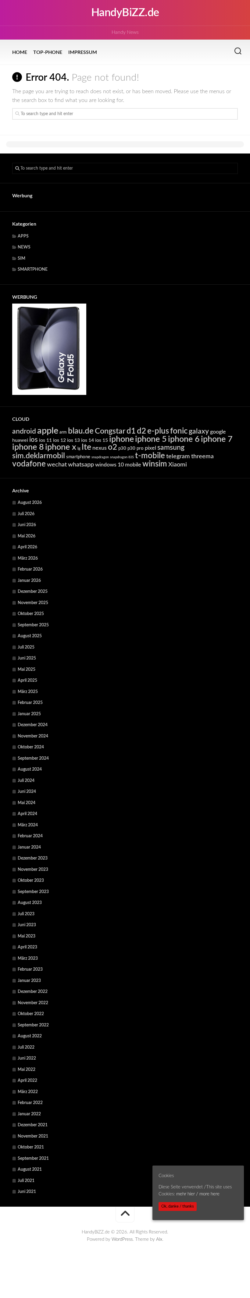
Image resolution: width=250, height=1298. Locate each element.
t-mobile (150, 456)
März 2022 (28, 1092)
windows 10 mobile (118, 465)
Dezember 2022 (33, 992)
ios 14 (87, 440)
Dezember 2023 (33, 858)
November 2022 (33, 1003)
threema (202, 456)
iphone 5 (151, 439)
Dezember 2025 (33, 591)
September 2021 (33, 1158)
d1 (131, 431)
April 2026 (27, 547)
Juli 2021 (26, 1181)
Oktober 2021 (31, 1147)
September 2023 (33, 892)
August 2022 (30, 1036)
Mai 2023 (26, 936)
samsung (170, 447)
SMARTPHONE (33, 269)
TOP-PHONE (47, 52)
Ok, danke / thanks (177, 1206)
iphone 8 (28, 447)
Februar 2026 (30, 569)
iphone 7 (217, 439)
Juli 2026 (26, 514)
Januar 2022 (29, 1114)
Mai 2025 (26, 669)
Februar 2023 (30, 969)
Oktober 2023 (31, 880)
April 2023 (27, 947)
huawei (20, 440)
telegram (178, 456)
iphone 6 (184, 439)
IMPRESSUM (82, 52)
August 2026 (30, 503)
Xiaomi (177, 465)
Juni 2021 (27, 1192)
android (24, 431)
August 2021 (30, 1169)
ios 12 (59, 440)
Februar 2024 (30, 836)
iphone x (60, 447)
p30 (122, 448)
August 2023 (30, 903)
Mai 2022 (26, 1070)
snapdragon (100, 457)
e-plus (158, 431)
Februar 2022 (30, 1103)
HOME (19, 52)
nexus (99, 448)
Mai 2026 (26, 536)
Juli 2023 (26, 914)
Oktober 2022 (31, 1014)
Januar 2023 (29, 981)
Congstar (110, 431)
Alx (159, 1239)
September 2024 (33, 758)
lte (86, 447)
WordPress (122, 1239)
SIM (21, 258)
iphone (121, 439)
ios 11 (45, 440)
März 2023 (28, 958)
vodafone (29, 464)
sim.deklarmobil (38, 456)
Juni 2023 (27, 925)
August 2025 (30, 636)
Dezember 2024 (33, 725)
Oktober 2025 (31, 614)
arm (63, 432)
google (218, 431)
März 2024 (28, 825)
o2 (112, 447)
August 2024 (30, 769)
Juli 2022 (26, 1047)
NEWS (24, 247)
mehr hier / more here (198, 1194)
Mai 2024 (26, 803)
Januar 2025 (29, 714)
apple (47, 430)
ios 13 (73, 440)
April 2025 (27, 680)
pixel (150, 448)
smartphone (78, 457)
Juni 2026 (27, 525)
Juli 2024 (26, 781)
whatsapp (81, 465)
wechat (57, 465)
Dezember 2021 (33, 1125)
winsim (154, 464)
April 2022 (27, 1080)
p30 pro (135, 448)
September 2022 (33, 1025)
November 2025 (33, 603)
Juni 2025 (27, 658)
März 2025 (28, 692)
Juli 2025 (26, 647)
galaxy (199, 431)
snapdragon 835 (122, 457)
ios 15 (101, 440)
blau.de (81, 431)
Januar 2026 (29, 581)
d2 (141, 431)
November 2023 (33, 869)
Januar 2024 (29, 847)
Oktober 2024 (31, 747)
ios (33, 439)
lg (78, 449)
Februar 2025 (30, 703)
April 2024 (27, 814)
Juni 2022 (27, 1058)
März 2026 (28, 558)
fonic (179, 431)
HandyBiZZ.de (125, 12)
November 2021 (33, 1136)
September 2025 (33, 625)
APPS (23, 236)
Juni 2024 (27, 792)
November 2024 (33, 736)
